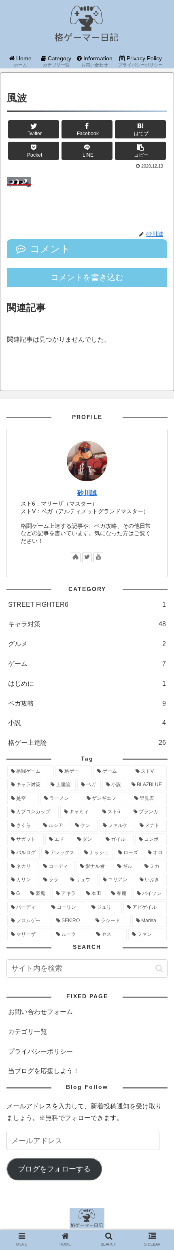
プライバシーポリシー (40, 1051)
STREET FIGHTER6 (87, 604)
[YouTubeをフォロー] (98, 557)
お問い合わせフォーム (40, 1011)
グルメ (87, 643)
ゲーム (87, 663)
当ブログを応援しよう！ (43, 1070)
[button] (159, 968)
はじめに (87, 683)
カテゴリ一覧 (27, 1031)
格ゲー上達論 (87, 742)
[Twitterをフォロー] (87, 557)
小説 (87, 722)
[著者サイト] (76, 557)
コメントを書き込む (87, 277)
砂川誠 (87, 492)
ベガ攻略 (87, 703)
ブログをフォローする (54, 1169)
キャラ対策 (87, 624)
